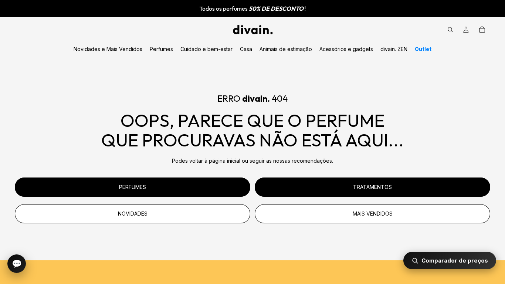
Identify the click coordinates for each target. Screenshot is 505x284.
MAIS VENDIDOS (373, 213)
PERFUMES (132, 187)
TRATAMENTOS (372, 187)
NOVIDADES (133, 213)
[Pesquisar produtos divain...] (450, 29)
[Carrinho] (482, 29)
